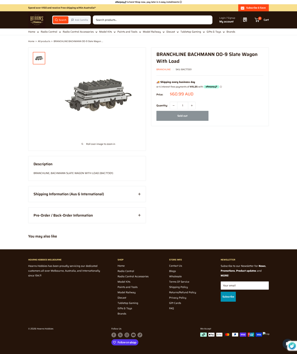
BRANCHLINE (163, 69)
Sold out (182, 116)
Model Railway (152, 32)
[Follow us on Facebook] (113, 335)
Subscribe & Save (256, 8)
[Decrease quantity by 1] (173, 105)
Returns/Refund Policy (182, 292)
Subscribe (228, 297)
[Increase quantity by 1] (191, 105)
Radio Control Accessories (78, 32)
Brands (231, 32)
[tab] (60, 20)
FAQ (171, 308)
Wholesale (175, 276)
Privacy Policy (177, 298)
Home (31, 32)
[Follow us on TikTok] (140, 335)
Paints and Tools (127, 32)
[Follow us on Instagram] (126, 335)
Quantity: (162, 105)
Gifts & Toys (214, 32)
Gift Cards (175, 303)
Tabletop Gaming (190, 32)
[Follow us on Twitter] (120, 335)
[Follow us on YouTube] (133, 335)
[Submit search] (208, 20)
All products (44, 41)
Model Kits (105, 32)
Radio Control (49, 32)
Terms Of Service (179, 282)
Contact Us (175, 266)
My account (226, 22)
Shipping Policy (178, 287)
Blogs (172, 271)
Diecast (170, 32)
